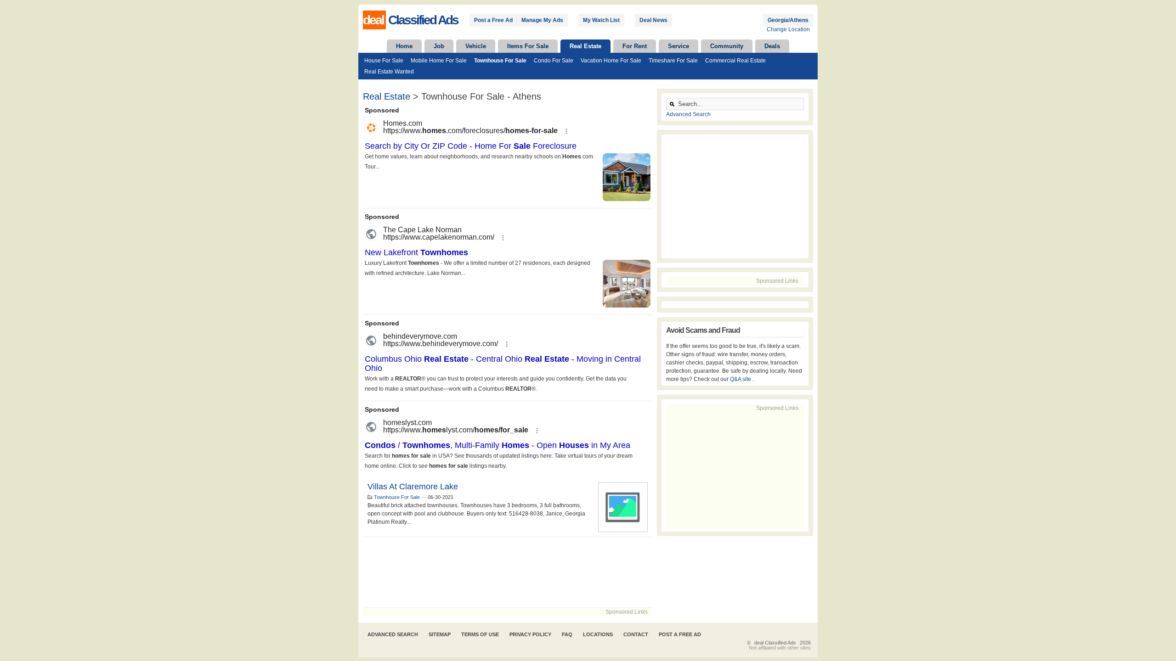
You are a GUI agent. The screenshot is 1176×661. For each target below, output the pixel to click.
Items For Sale (527, 46)
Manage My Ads (542, 20)
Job (439, 46)
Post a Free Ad (493, 20)
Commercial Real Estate (735, 60)
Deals (772, 46)
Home (404, 46)
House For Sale (383, 60)
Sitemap (440, 634)
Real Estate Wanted (389, 71)
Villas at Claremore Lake (413, 486)
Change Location (788, 29)
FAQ (567, 634)
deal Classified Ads (775, 642)
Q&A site (741, 379)
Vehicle (475, 46)
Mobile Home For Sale (439, 60)
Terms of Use (480, 634)
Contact (635, 634)
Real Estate (585, 46)
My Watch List (601, 20)
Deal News (653, 20)
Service (678, 46)
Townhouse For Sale (500, 60)
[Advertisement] (508, 572)
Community (726, 46)
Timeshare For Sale (673, 60)
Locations (598, 634)
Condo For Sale (553, 60)
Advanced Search (688, 114)
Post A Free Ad (680, 634)
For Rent (634, 46)
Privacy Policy (530, 634)
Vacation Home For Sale (611, 60)
